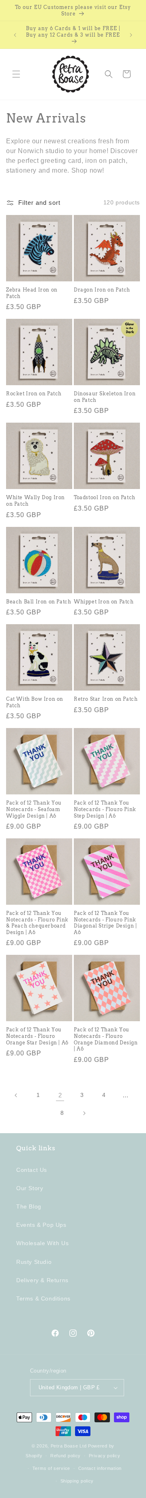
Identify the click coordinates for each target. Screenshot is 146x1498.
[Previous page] (16, 1095)
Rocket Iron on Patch (34, 393)
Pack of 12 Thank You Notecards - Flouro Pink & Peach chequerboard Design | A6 (37, 922)
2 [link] (60, 1095)
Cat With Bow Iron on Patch (34, 702)
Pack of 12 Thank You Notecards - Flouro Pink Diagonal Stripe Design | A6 (105, 922)
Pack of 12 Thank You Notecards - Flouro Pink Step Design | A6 (105, 809)
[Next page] (84, 1113)
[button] (16, 74)
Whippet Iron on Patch (104, 602)
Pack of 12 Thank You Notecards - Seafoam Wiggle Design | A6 (34, 809)
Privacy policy (104, 1455)
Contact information (100, 1468)
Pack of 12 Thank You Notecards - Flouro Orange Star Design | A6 (37, 1035)
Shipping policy (77, 1480)
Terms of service (51, 1468)
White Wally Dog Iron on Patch (35, 500)
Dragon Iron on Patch (102, 290)
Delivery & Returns (42, 1280)
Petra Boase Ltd (69, 1445)
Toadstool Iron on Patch (104, 497)
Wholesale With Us (42, 1243)
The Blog (28, 1206)
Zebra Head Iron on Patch (32, 293)
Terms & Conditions (43, 1298)
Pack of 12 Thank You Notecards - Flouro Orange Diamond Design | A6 (106, 1039)
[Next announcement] (131, 35)
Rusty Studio (34, 1262)
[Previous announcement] (15, 35)
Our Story (29, 1188)
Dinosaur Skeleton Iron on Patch (104, 396)
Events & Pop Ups (41, 1225)
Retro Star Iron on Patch (105, 699)
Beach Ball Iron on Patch (38, 602)
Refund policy (65, 1455)
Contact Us (31, 1170)
